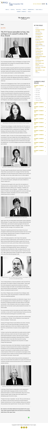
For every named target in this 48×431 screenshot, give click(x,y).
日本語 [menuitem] (28, 11)
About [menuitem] (6, 9)
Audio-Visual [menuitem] (38, 9)
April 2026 (37, 96)
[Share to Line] (28, 417)
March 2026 (38, 98)
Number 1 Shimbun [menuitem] (21, 11)
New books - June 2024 (40, 67)
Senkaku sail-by (38, 39)
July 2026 (37, 90)
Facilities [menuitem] (17, 9)
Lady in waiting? (38, 44)
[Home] (5, 2)
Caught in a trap (38, 48)
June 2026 (37, 92)
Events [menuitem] (12, 9)
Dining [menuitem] (24, 9)
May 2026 (37, 94)
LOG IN (43, 4)
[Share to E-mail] (30, 417)
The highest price (39, 36)
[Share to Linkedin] (27, 417)
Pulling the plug (38, 33)
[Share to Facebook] (25, 417)
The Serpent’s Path (39, 60)
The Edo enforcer (39, 51)
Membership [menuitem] (30, 9)
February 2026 (38, 100)
